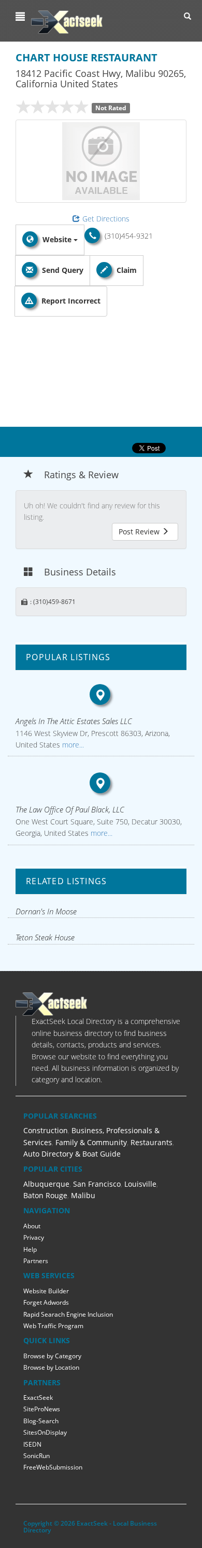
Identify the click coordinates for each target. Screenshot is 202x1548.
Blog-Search (41, 1420)
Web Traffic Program (53, 1325)
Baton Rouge (45, 1195)
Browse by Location (51, 1367)
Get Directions (105, 219)
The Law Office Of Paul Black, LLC (70, 809)
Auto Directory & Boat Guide (72, 1154)
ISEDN (32, 1444)
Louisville (140, 1184)
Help (30, 1249)
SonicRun (36, 1455)
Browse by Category (52, 1356)
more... (72, 745)
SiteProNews (41, 1409)
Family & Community (91, 1142)
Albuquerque (46, 1184)
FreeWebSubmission (52, 1467)
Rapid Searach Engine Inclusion (68, 1314)
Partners (35, 1260)
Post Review (140, 531)
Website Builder (46, 1291)
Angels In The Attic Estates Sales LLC (74, 721)
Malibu (83, 1195)
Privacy (33, 1237)
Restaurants (151, 1142)
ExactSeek (38, 1397)
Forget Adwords (46, 1302)
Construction (45, 1130)
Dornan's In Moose (46, 911)
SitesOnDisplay (45, 1432)
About (31, 1226)
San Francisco (97, 1184)
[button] (21, 17)
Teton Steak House (45, 937)
